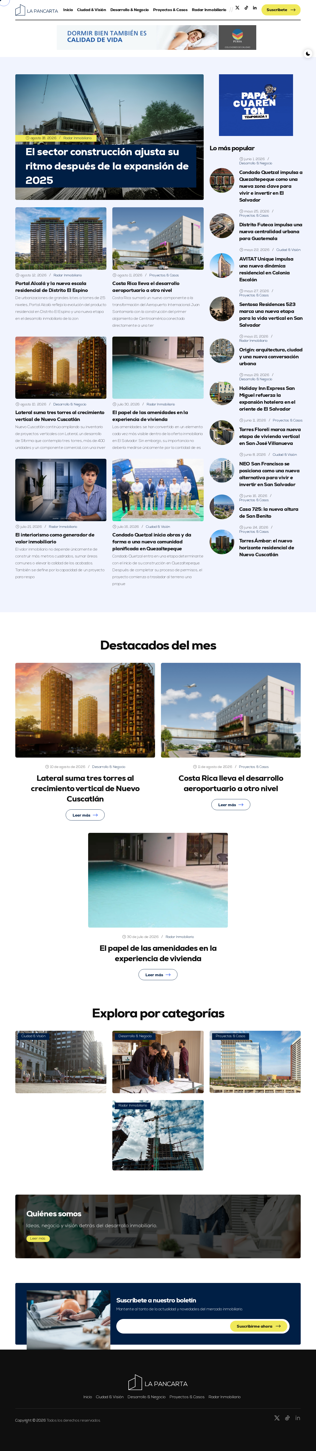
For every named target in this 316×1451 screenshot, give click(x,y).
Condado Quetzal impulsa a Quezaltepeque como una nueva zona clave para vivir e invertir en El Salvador (271, 186)
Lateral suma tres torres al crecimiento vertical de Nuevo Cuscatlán (59, 415)
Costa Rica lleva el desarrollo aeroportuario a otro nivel (230, 783)
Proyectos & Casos (170, 9)
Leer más (81, 815)
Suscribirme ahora (255, 1326)
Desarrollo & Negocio (129, 9)
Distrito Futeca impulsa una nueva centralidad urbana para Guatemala (270, 231)
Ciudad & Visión (91, 9)
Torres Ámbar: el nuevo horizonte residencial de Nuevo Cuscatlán (266, 547)
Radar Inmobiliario (209, 9)
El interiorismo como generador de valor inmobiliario (54, 538)
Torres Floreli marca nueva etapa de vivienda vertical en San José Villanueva (270, 436)
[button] (156, 37)
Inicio (68, 9)
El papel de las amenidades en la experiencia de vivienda (150, 415)
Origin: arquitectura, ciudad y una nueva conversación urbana (271, 356)
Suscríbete (277, 9)
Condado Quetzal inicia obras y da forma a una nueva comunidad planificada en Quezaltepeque (151, 542)
